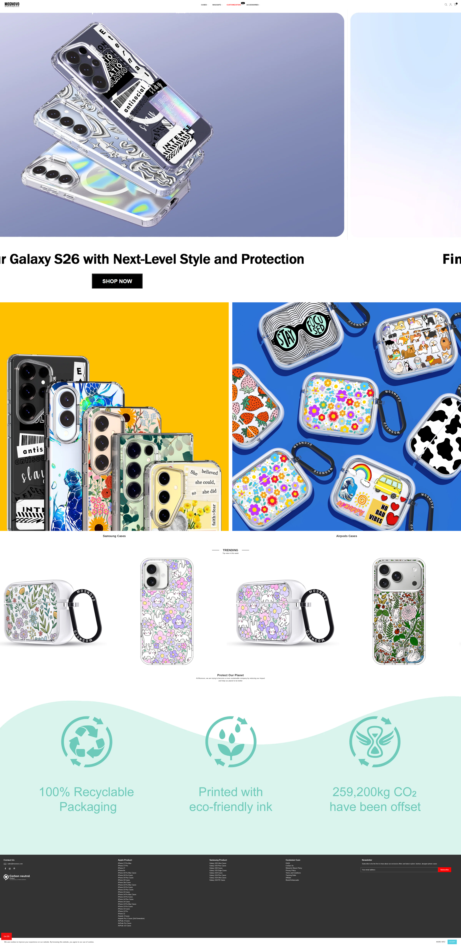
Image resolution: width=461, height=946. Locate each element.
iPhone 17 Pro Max (124, 863)
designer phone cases (429, 864)
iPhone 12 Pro (123, 911)
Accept (452, 942)
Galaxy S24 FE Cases (217, 880)
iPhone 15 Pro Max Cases (127, 885)
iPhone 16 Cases (124, 880)
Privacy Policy (291, 870)
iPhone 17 (121, 868)
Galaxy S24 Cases (216, 873)
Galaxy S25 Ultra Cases (217, 863)
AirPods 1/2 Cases (124, 926)
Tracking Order (291, 875)
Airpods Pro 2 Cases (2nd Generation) (131, 918)
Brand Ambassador (292, 880)
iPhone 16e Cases (124, 882)
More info (440, 942)
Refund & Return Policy (294, 868)
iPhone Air (121, 870)
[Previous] (6, 153)
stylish (412, 864)
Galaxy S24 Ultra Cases (217, 878)
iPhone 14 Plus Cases (125, 899)
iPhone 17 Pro (123, 866)
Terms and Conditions (293, 873)
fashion (418, 864)
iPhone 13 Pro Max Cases (127, 904)
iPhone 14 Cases (124, 902)
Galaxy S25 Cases (216, 868)
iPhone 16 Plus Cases (125, 878)
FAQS (288, 863)
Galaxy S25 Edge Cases (218, 870)
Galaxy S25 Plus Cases (217, 866)
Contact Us (290, 866)
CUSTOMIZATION (235, 4)
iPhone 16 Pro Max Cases (127, 873)
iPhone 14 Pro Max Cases (127, 894)
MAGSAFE (216, 5)
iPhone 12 (121, 914)
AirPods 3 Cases (124, 921)
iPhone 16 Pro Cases (125, 875)
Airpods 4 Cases (124, 916)
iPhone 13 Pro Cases (125, 906)
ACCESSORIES (252, 5)
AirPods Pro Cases (124, 923)
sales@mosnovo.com (15, 864)
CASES (204, 5)
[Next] (455, 153)
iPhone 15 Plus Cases (125, 890)
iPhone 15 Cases (124, 892)
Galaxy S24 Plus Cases (217, 875)
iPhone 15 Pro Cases (125, 887)
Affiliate (288, 878)
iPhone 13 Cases (124, 909)
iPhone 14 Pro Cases (125, 897)
